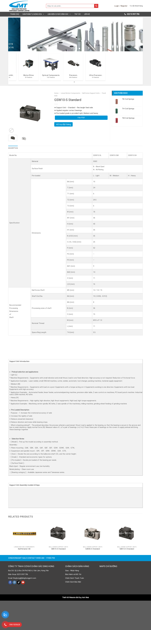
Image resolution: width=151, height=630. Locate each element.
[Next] (137, 34)
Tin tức (77, 14)
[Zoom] (11, 130)
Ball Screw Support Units (91, 93)
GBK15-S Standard (58, 549)
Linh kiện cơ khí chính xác (58, 14)
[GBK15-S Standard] (58, 533)
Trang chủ (14, 14)
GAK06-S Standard (92, 549)
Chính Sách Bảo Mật (73, 582)
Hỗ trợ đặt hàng (63, 124)
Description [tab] (13, 148)
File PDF (81, 118)
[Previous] (14, 34)
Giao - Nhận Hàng (72, 571)
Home (56, 93)
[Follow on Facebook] (10, 582)
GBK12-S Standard (127, 549)
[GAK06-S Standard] (93, 533)
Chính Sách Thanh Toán (74, 578)
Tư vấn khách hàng (136, 6)
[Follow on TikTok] (19, 582)
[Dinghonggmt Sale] (25, 6)
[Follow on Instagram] (14, 582)
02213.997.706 (133, 14)
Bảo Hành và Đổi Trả (73, 574)
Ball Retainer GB (24, 549)
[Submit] (96, 6)
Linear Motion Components (70, 93)
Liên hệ (87, 14)
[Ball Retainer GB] (24, 533)
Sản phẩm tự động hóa (32, 14)
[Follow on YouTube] (23, 582)
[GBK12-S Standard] (127, 533)
